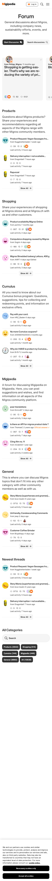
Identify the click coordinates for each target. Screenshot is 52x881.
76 (14, 537)
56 (14, 322)
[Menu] (48, 4)
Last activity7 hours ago (21, 166)
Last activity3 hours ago (21, 150)
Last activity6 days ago (20, 325)
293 (15, 339)
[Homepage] (8, 4)
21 (23, 229)
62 (14, 521)
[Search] (41, 4)
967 (15, 432)
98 (14, 264)
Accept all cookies (26, 876)
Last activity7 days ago (20, 435)
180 (15, 247)
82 (17, 97)
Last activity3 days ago (20, 268)
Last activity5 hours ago (21, 507)
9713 (15, 503)
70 (24, 503)
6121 (26, 97)
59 (14, 146)
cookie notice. (34, 863)
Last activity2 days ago (20, 233)
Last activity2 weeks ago (21, 453)
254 (15, 449)
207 (15, 357)
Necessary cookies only (26, 868)
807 (15, 229)
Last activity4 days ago (20, 541)
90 (14, 415)
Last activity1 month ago (21, 343)
